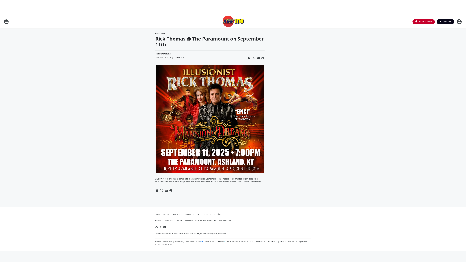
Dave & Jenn (177, 214)
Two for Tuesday (162, 214)
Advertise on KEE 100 (173, 220)
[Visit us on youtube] (164, 227)
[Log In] (459, 21)
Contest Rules (167, 242)
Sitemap (158, 242)
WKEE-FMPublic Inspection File (237, 242)
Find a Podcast (225, 220)
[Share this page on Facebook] (249, 58)
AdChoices (220, 242)
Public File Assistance (287, 242)
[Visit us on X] (160, 227)
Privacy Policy (179, 242)
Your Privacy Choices (193, 242)
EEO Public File (272, 242)
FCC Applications (302, 242)
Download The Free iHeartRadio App (200, 220)
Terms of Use (209, 242)
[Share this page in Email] (258, 58)
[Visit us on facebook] (156, 227)
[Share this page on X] (253, 58)
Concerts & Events (192, 214)
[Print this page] (263, 58)
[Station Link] (233, 21)
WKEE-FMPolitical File (257, 242)
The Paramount (163, 53)
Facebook (207, 214)
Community (160, 33)
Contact (158, 220)
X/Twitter (218, 214)
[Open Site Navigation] (6, 21)
